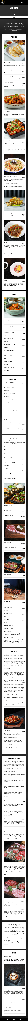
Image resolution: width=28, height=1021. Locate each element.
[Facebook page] (19, 2)
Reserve (13, 1019)
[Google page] (23, 2)
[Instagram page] (21, 2)
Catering (20, 1019)
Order (7, 1019)
